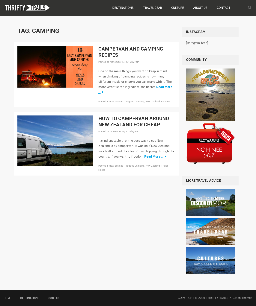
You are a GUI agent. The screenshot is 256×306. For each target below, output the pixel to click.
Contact (224, 8)
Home (7, 298)
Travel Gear (152, 8)
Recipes (165, 101)
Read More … (153, 156)
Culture (177, 8)
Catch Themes (242, 298)
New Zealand (116, 101)
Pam (137, 61)
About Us (200, 8)
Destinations (123, 8)
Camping (139, 101)
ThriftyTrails (217, 298)
